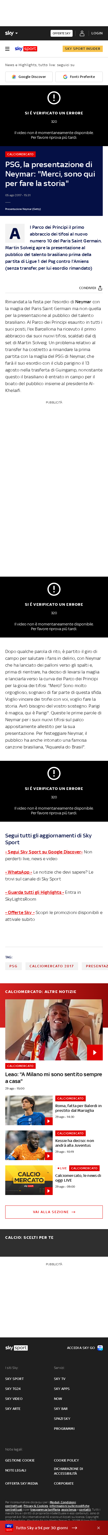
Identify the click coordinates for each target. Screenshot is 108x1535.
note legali (15, 1470)
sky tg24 (13, 1389)
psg (13, 966)
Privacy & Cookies (36, 1506)
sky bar (61, 1409)
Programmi (64, 1429)
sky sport (14, 1379)
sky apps (62, 1389)
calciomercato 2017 (52, 966)
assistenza (69, 1509)
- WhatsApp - (18, 872)
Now (58, 1399)
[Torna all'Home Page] (26, 48)
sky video (14, 1399)
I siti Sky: (11, 1368)
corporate (64, 1483)
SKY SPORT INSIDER (82, 49)
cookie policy (66, 1460)
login (97, 33)
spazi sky (62, 1419)
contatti (85, 1509)
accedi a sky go (81, 1348)
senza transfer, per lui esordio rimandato (48, 268)
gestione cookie (20, 1460)
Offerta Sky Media (21, 1483)
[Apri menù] (7, 48)
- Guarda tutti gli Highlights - (34, 892)
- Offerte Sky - (20, 912)
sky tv (59, 1379)
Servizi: (59, 1368)
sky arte (13, 1409)
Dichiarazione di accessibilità (68, 1471)
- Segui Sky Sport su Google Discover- (44, 851)
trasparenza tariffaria (45, 1509)
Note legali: (14, 1449)
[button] (46, 1528)
